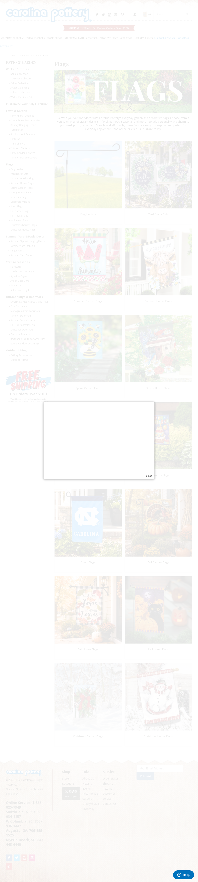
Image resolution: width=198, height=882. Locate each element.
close (149, 475)
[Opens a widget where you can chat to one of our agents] (183, 875)
